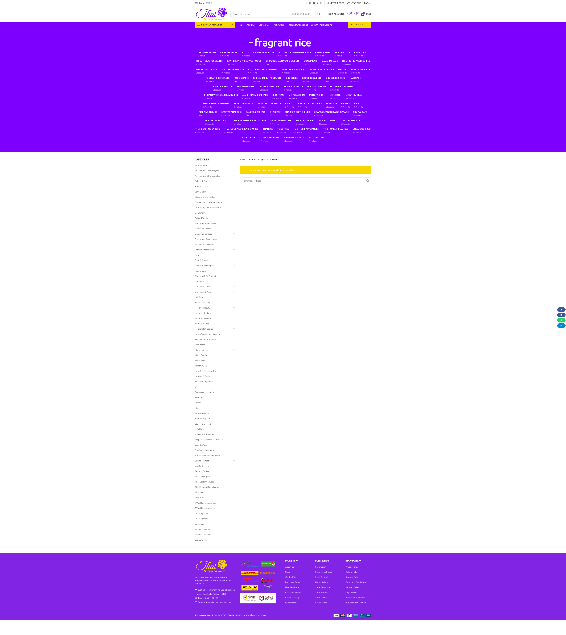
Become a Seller (359, 24)
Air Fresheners (201, 165)
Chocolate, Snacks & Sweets (208, 207)
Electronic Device (203, 228)
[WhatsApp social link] (321, 3)
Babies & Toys (201, 181)
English (202, 3)
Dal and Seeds (201, 218)
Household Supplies (204, 329)
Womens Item (201, 540)
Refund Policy (352, 572)
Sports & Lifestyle (203, 460)
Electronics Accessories (206, 239)
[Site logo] (211, 13)
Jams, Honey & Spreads (205, 339)
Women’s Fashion (203, 529)
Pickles (198, 402)
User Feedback (292, 587)
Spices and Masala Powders (207, 455)
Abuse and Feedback (355, 597)
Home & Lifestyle (203, 313)
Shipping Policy (352, 577)
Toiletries (199, 497)
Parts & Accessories (204, 392)
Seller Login (320, 566)
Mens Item (200, 360)
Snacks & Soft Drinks (204, 434)
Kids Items (200, 344)
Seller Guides (321, 597)
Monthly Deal (201, 365)
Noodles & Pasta (202, 376)
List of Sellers (321, 582)
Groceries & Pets (203, 286)
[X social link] (310, 3)
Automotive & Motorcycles (207, 170)
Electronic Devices (203, 234)
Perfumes (199, 397)
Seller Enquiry (321, 592)
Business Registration (356, 602)
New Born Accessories (205, 371)
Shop (287, 572)
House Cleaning (202, 323)
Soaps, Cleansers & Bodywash (209, 439)
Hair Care (199, 297)
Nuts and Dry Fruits (204, 381)
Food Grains (200, 271)
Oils (197, 387)
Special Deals (291, 602)
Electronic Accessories (205, 223)
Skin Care (199, 429)
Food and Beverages (204, 265)
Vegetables (200, 524)
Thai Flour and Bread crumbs (208, 487)
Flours (198, 255)
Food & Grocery (202, 260)
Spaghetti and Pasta (204, 450)
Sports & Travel (202, 466)
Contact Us (290, 577)
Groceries (199, 281)
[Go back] (251, 43)
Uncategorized (201, 513)
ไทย (212, 3)
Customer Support (294, 592)
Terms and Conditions (356, 582)
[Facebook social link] (306, 3)
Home (242, 159)
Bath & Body (200, 191)
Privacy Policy (352, 566)
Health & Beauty (202, 302)
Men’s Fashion (201, 350)
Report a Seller (352, 587)
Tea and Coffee (202, 471)
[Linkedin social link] (317, 3)
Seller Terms (321, 602)
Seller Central (321, 577)
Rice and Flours (202, 413)
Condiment (200, 212)
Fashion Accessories (204, 244)
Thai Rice (199, 492)
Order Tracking (292, 597)
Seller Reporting (322, 587)
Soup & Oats (201, 445)
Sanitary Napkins (202, 418)
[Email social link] (314, 3)
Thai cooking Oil (202, 476)
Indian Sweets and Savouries (208, 334)
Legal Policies (352, 592)
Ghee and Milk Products (206, 276)
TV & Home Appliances (205, 503)
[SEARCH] (318, 14)
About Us (289, 566)
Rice (197, 408)
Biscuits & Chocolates (205, 197)
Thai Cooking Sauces (204, 481)
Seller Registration (323, 572)
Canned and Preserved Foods (208, 202)
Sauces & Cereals (203, 423)
